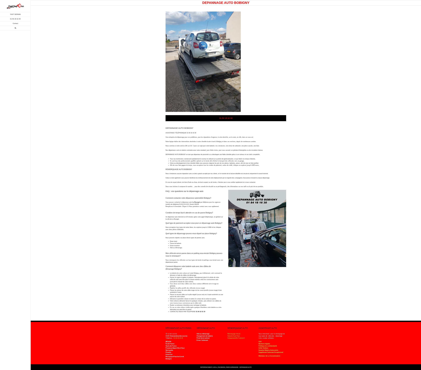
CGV (260, 341)
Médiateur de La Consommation (270, 356)
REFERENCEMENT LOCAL (208, 367)
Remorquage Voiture (233, 334)
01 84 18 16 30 (200, 311)
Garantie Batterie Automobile (268, 350)
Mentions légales (264, 344)
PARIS (228, 367)
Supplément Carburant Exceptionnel (271, 352)
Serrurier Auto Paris (233, 336)
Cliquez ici (185, 206)
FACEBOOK (221, 367)
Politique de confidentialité (268, 346)
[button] (15, 28)
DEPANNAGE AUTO (245, 367)
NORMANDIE (234, 367)
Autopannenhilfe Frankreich (236, 338)
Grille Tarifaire (263, 348)
